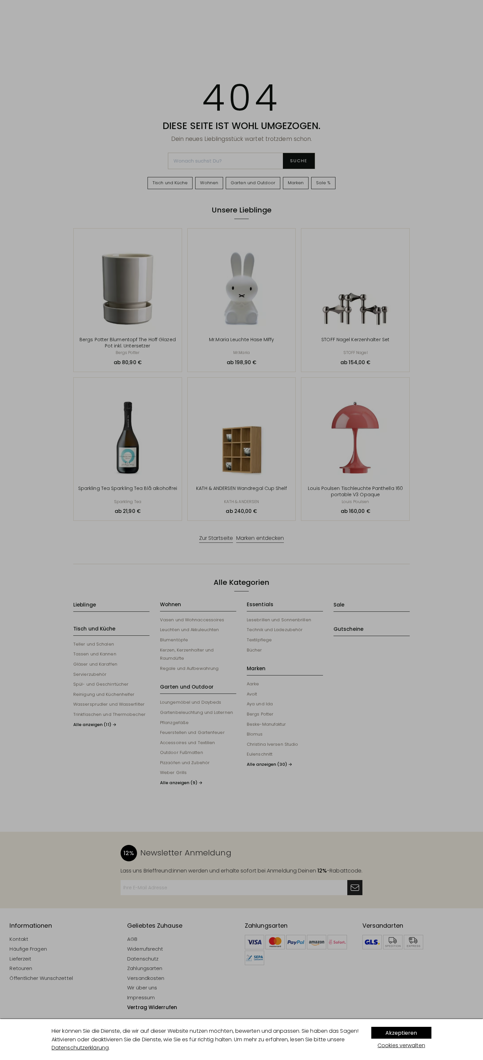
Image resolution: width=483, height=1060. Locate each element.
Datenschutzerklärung (80, 1047)
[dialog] (241, 1039)
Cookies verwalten (401, 1045)
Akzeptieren (401, 1033)
